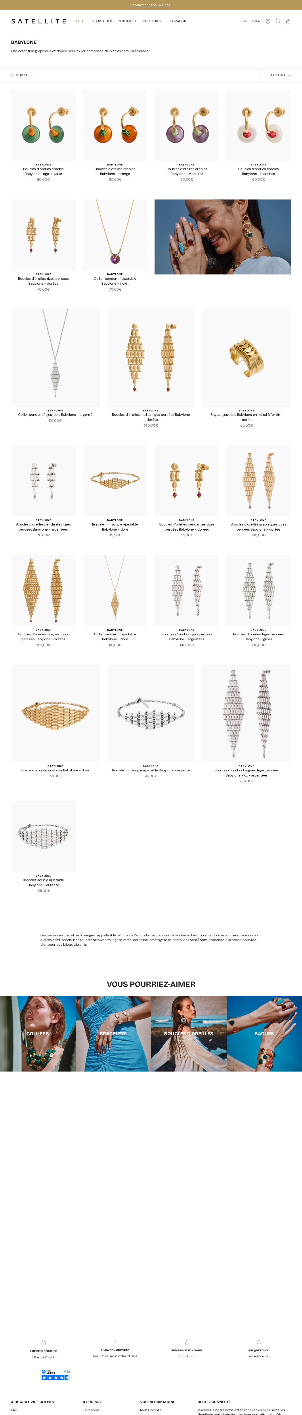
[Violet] (35, 186)
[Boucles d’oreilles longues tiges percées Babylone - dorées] (43, 590)
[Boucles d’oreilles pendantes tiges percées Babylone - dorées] (187, 480)
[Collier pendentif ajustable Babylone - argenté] (55, 358)
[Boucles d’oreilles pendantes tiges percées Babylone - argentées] (43, 480)
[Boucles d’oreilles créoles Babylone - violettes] (187, 125)
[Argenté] (40, 296)
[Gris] (256, 542)
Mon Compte (150, 1410)
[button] (102, 21)
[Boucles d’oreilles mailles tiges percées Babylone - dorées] (151, 358)
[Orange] (46, 186)
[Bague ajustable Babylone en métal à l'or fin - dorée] (246, 358)
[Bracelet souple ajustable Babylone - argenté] (43, 836)
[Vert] (40, 186)
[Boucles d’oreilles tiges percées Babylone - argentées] (187, 590)
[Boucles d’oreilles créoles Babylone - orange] (115, 125)
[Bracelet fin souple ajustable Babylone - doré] (115, 480)
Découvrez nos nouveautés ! (151, 5)
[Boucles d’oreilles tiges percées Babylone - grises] (258, 590)
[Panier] (288, 21)
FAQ (14, 1410)
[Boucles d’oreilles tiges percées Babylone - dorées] (43, 235)
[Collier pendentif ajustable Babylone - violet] (115, 235)
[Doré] (46, 296)
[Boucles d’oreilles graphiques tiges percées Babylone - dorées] (258, 480)
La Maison (91, 1410)
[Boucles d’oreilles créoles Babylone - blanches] (258, 125)
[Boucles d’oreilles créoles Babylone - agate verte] (43, 125)
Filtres (21, 75)
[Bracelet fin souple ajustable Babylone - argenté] (151, 713)
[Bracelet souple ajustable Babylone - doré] (55, 713)
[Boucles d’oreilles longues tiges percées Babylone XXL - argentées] (246, 713)
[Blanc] (51, 186)
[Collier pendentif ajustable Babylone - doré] (115, 590)
